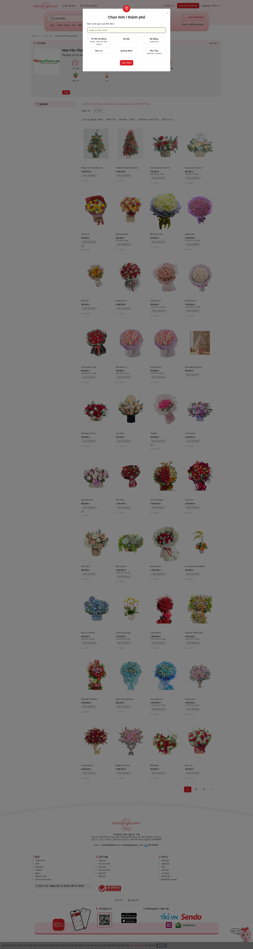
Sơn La (98, 51)
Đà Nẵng (154, 40)
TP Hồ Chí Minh (98, 41)
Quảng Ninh (126, 51)
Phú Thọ (154, 52)
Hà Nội (126, 39)
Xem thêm (126, 63)
